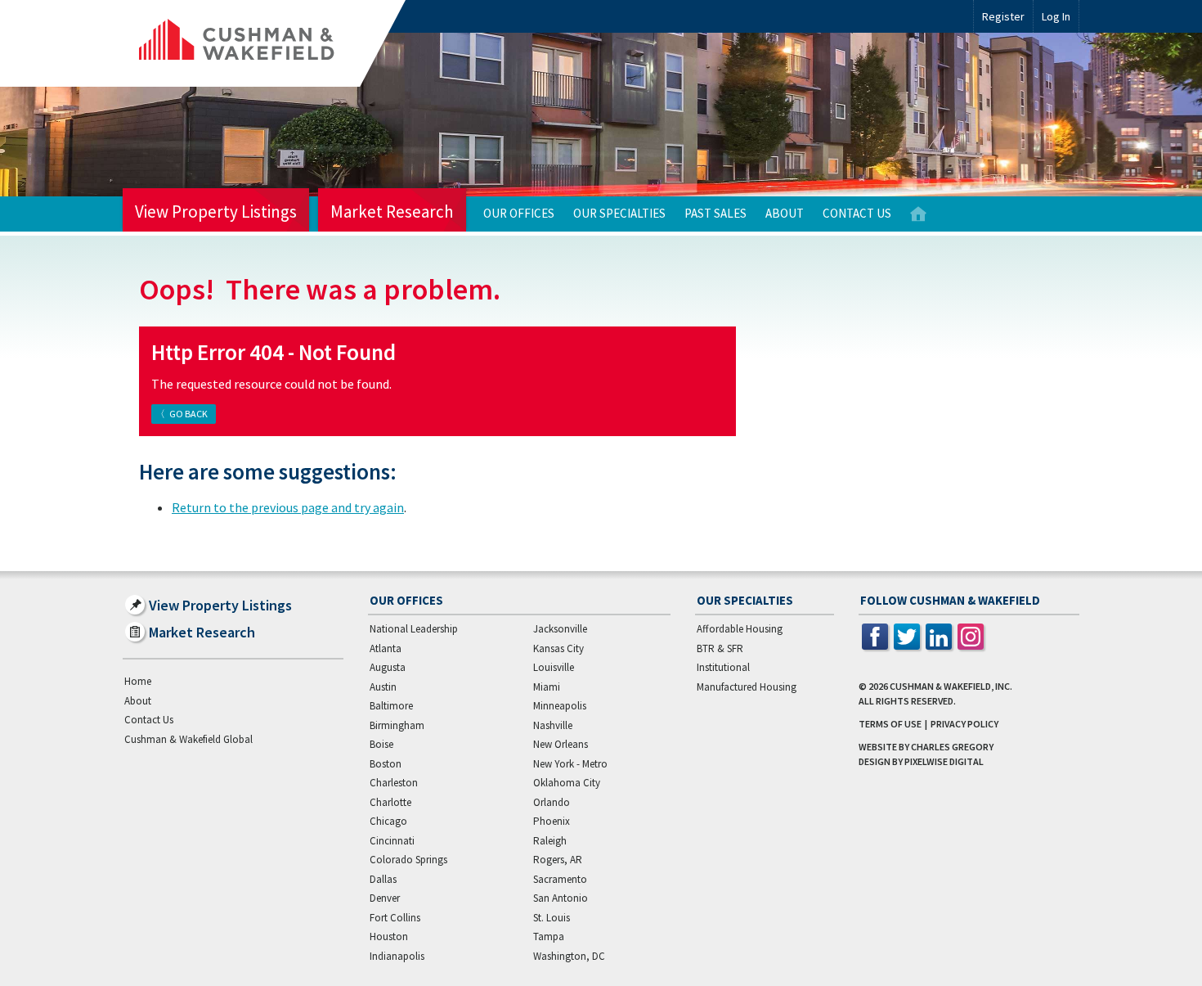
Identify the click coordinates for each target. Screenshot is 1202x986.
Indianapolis (397, 956)
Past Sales (715, 213)
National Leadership (414, 629)
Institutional (723, 667)
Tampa (548, 936)
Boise (381, 744)
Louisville (553, 667)
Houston (389, 936)
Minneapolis (559, 706)
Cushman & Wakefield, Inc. (951, 686)
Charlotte (390, 802)
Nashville (552, 725)
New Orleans (560, 744)
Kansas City (558, 648)
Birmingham (397, 725)
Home (918, 214)
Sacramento (560, 879)
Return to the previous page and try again (288, 507)
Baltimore (391, 706)
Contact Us (857, 213)
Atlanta (385, 648)
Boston (385, 764)
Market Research (392, 211)
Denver (385, 898)
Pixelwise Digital (944, 761)
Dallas (383, 879)
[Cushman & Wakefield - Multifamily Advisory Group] (264, 43)
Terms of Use (890, 724)
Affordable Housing (740, 629)
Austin (383, 687)
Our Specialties (619, 213)
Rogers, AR (557, 860)
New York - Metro (570, 764)
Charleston (394, 783)
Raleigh (550, 841)
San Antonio (560, 898)
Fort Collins (395, 918)
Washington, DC (569, 956)
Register (1003, 16)
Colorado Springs (408, 860)
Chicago (388, 821)
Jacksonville (560, 629)
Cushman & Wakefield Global (188, 739)
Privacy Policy (964, 724)
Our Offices (518, 213)
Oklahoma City (566, 783)
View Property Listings (216, 211)
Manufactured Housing (746, 687)
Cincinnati (392, 841)
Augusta (388, 667)
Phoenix (551, 821)
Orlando (551, 802)
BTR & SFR (720, 648)
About (784, 213)
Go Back (188, 413)
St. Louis (551, 918)
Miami (546, 687)
